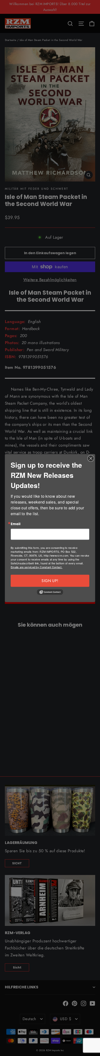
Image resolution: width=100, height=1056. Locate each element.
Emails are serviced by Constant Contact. (36, 567)
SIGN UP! (50, 580)
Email (15, 524)
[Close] (91, 458)
